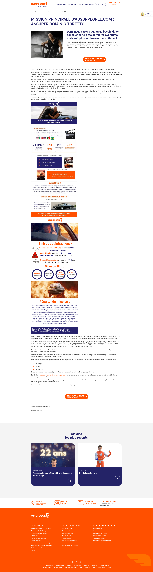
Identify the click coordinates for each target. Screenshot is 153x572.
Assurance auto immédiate (100, 533)
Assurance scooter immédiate (70, 545)
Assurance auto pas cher (99, 543)
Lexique (33, 550)
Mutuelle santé (66, 543)
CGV (81, 567)
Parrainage (69, 565)
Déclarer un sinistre (36, 540)
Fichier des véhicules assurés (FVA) (40, 543)
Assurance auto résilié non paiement (40, 531)
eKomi (109, 567)
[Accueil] (39, 4)
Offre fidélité (34, 535)
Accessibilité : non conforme (71, 567)
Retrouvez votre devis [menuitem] (86, 4)
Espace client (95, 565)
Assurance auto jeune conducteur (102, 540)
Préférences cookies (46, 567)
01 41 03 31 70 (115, 2)
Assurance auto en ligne (99, 535)
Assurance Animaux (67, 533)
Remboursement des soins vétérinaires (41, 545)
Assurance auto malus (99, 538)
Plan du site (87, 567)
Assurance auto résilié (99, 531)
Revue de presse (101, 567)
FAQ (94, 567)
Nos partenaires (77, 565)
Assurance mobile (67, 528)
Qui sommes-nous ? (48, 565)
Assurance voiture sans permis (70, 531)
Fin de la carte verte (42, 473)
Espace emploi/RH (60, 565)
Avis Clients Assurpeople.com (39, 538)
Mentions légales (58, 567)
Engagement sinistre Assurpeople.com (41, 528)
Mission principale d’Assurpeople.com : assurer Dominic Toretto (97, 474)
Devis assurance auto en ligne (39, 533)
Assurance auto (97, 528)
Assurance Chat (66, 535)
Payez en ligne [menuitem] (100, 4)
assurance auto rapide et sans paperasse (53, 375)
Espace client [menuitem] (72, 4)
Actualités (86, 565)
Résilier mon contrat (36, 548)
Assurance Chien (66, 538)
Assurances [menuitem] (61, 4)
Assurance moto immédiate (69, 540)
